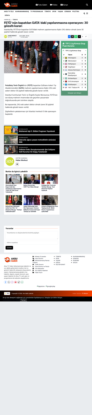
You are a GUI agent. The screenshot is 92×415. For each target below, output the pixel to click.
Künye (65, 5)
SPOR (54, 11)
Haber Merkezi (22, 160)
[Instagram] (12, 282)
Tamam (23, 300)
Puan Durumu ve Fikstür (42, 266)
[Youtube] (15, 282)
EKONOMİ (76, 260)
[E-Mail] (17, 164)
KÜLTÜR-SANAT (60, 264)
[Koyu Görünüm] (85, 13)
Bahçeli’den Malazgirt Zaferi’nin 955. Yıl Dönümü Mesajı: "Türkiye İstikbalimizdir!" (14, 208)
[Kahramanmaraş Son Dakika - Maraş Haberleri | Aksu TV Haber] (11, 5)
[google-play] (50, 286)
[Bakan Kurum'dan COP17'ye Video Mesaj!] (32, 179)
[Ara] (87, 5)
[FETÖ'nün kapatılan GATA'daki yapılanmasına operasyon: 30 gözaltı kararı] (31, 57)
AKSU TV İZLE (9, 11)
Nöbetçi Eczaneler (40, 256)
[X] (8, 282)
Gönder (9, 248)
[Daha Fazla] (79, 36)
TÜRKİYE (47, 11)
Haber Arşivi (38, 272)
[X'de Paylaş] (72, 36)
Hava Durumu (39, 258)
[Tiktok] (18, 282)
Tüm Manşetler (39, 268)
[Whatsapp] (22, 282)
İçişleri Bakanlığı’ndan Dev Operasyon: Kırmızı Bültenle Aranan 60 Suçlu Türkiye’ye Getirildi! (32, 208)
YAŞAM (60, 11)
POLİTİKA (75, 11)
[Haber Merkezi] (10, 161)
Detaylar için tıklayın (74, 93)
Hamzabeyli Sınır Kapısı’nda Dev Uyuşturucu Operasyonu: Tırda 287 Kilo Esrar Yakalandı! (14, 188)
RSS (7, 293)
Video (55, 5)
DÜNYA (7, 15)
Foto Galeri (42, 5)
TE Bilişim (85, 293)
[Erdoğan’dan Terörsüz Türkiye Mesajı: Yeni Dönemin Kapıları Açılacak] (50, 179)
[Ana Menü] (87, 13)
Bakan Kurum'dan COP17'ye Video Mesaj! (31, 186)
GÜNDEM (67, 11)
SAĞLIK (75, 262)
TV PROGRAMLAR (36, 11)
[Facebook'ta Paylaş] (69, 36)
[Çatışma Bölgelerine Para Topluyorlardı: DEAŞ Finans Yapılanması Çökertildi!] (50, 200)
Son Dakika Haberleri (41, 270)
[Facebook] (5, 282)
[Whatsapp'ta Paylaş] (75, 36)
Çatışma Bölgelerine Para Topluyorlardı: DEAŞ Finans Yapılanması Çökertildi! (50, 208)
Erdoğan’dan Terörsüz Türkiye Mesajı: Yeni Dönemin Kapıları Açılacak (49, 187)
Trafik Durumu (39, 264)
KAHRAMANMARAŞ (22, 11)
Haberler (7, 19)
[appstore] (41, 286)
